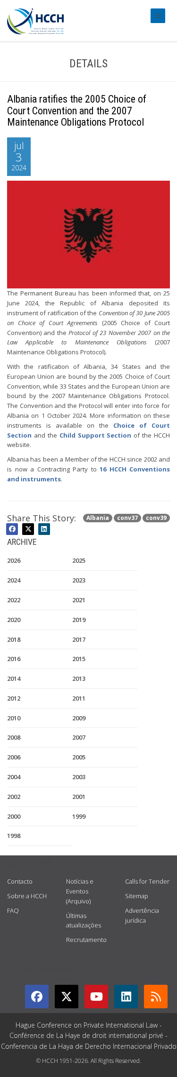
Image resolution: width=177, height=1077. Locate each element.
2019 (78, 619)
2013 (78, 678)
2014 (13, 678)
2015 (78, 658)
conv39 (156, 518)
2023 (78, 580)
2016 (13, 658)
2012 (13, 698)
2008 (13, 737)
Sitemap (136, 896)
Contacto (20, 881)
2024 (13, 580)
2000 (13, 816)
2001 (78, 796)
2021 (78, 600)
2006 (13, 757)
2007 (78, 737)
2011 (78, 698)
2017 (78, 639)
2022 (13, 600)
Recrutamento (86, 939)
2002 (13, 796)
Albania (97, 518)
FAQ (13, 910)
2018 (13, 639)
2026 (13, 560)
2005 (78, 757)
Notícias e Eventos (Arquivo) (79, 891)
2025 (78, 560)
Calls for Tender (147, 881)
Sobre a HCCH (27, 896)
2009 (78, 718)
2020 (13, 619)
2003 (78, 777)
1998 (13, 835)
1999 (78, 816)
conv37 (127, 518)
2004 (13, 777)
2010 (13, 718)
